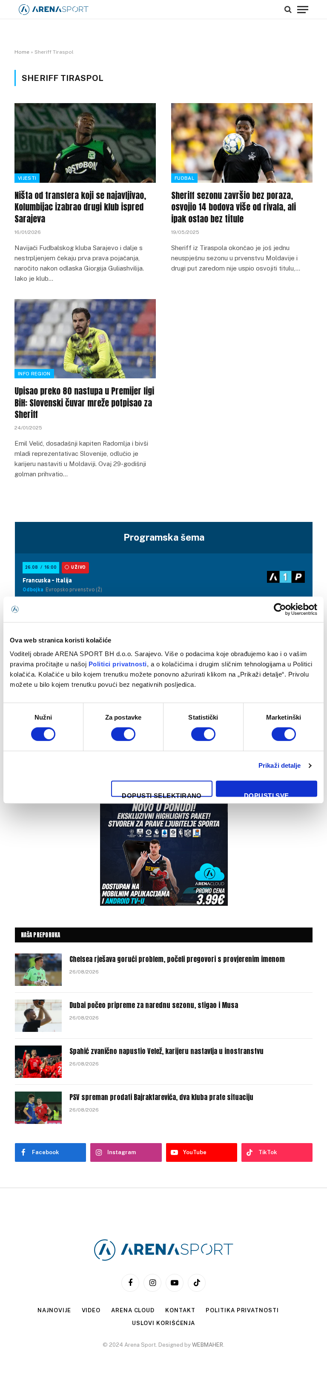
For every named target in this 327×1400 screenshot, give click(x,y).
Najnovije (54, 1310)
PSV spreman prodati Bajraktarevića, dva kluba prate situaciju (161, 1097)
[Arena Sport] (54, 9)
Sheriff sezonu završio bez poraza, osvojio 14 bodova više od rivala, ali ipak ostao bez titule (233, 207)
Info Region (34, 373)
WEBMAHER (207, 1345)
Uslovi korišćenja (163, 1323)
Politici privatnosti (118, 664)
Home (21, 52)
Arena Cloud (133, 1310)
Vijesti (27, 178)
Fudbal (184, 178)
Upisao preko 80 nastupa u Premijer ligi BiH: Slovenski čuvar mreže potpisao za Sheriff (84, 402)
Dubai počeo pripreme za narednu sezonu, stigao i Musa (153, 1005)
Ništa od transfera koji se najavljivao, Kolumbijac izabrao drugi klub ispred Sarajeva (80, 207)
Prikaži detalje (279, 765)
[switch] (123, 734)
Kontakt (180, 1310)
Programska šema (163, 537)
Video (91, 1310)
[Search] (288, 9)
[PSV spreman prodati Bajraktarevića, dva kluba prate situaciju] (38, 1108)
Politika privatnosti (242, 1310)
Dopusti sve (266, 794)
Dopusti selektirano (162, 794)
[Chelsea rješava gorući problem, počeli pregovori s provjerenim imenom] (38, 969)
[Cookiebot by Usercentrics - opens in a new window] (280, 609)
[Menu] (302, 9)
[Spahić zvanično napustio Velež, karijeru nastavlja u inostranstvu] (38, 1062)
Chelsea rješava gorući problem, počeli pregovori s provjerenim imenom (177, 959)
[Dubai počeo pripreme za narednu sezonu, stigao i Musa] (38, 1016)
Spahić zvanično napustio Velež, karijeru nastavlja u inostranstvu (166, 1051)
